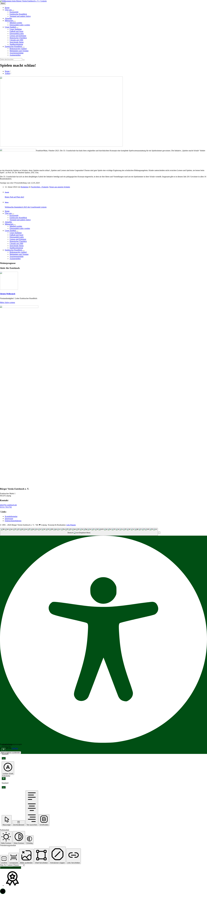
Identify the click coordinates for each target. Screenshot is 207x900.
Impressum (9, 519)
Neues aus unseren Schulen (59, 187)
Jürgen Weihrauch (7, 294)
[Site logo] (23, 1)
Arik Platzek (71, 525)
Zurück (7, 192)
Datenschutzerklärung (13, 521)
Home (7, 71)
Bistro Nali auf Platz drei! (14, 197)
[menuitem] (7, 8)
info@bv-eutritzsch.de (8, 505)
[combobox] (79, 532)
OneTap (15, 748)
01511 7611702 (6, 507)
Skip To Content (6, 865)
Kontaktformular (11, 516)
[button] (159, 532)
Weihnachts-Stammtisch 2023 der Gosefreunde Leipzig (25, 207)
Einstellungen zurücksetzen (10, 867)
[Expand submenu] (13, 10)
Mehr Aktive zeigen (7, 302)
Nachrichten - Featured (39, 187)
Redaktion (25, 187)
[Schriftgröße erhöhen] (4, 749)
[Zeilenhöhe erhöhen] (4, 778)
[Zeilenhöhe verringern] (4, 787)
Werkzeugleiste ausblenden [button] (10, 753)
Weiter (7, 202)
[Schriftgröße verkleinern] (4, 758)
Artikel (7, 73)
